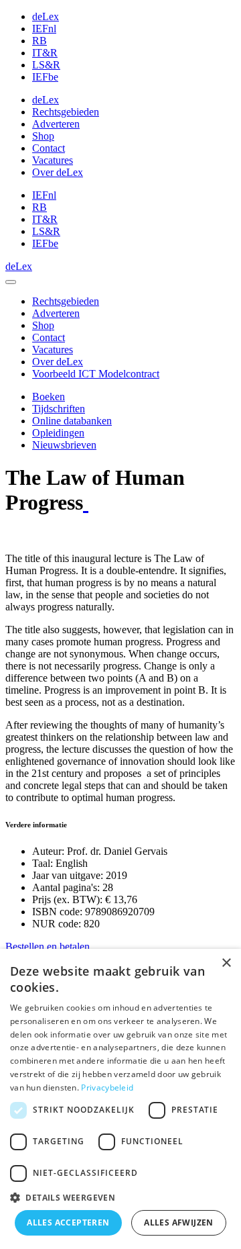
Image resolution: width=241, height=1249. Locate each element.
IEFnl (44, 28)
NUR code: (56, 923)
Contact (48, 148)
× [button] (226, 963)
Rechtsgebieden (65, 112)
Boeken (48, 396)
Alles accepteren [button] (68, 1222)
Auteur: (48, 851)
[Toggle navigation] (10, 282)
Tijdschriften (58, 408)
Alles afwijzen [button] (179, 1222)
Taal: (42, 863)
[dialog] (120, 1099)
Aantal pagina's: (66, 887)
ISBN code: (57, 911)
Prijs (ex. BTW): (67, 899)
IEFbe (45, 77)
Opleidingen (58, 432)
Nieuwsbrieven (64, 445)
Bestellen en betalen (47, 946)
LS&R (46, 65)
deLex (45, 16)
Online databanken (72, 420)
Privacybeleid (107, 1087)
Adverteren (56, 124)
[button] (120, 1197)
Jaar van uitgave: (67, 875)
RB (39, 40)
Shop (43, 136)
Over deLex (57, 172)
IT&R (45, 52)
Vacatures (52, 160)
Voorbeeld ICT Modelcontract (95, 373)
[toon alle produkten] (85, 502)
